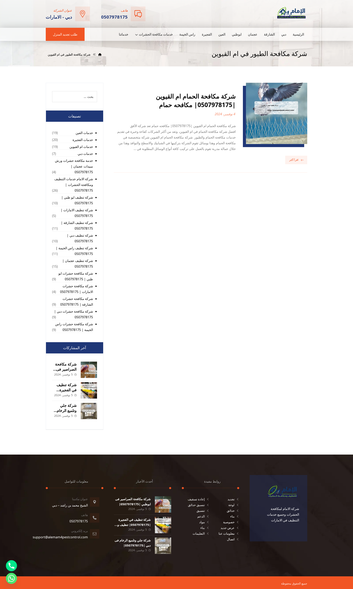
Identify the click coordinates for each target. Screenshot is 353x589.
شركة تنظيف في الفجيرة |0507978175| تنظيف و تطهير (134, 524)
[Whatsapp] (11, 578)
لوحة (231, 505)
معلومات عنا (227, 533)
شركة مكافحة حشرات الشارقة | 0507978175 (76, 301)
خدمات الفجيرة (83, 139)
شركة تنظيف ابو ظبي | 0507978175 (77, 200)
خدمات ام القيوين (81, 146)
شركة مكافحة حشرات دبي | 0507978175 (73, 314)
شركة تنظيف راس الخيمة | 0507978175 (74, 251)
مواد (202, 522)
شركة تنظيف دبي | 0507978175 (80, 238)
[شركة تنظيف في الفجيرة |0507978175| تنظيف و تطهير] (89, 390)
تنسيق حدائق (196, 505)
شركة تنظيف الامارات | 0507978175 (77, 213)
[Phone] (11, 565)
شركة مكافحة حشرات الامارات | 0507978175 (76, 289)
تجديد (231, 499)
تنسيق (201, 511)
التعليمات (199, 533)
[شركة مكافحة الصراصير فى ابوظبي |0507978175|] (89, 370)
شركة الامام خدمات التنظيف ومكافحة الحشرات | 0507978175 (73, 185)
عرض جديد (228, 528)
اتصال (231, 539)
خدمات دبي (85, 153)
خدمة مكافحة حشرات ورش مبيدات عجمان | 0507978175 (74, 166)
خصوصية (229, 522)
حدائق (231, 511)
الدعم (201, 516)
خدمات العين (84, 133)
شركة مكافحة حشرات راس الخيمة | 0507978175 (74, 327)
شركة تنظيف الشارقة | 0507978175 (77, 225)
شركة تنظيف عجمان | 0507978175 (77, 263)
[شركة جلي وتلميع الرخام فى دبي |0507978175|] (89, 411)
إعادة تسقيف (196, 499)
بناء (232, 516)
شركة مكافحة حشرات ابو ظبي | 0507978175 (75, 276)
